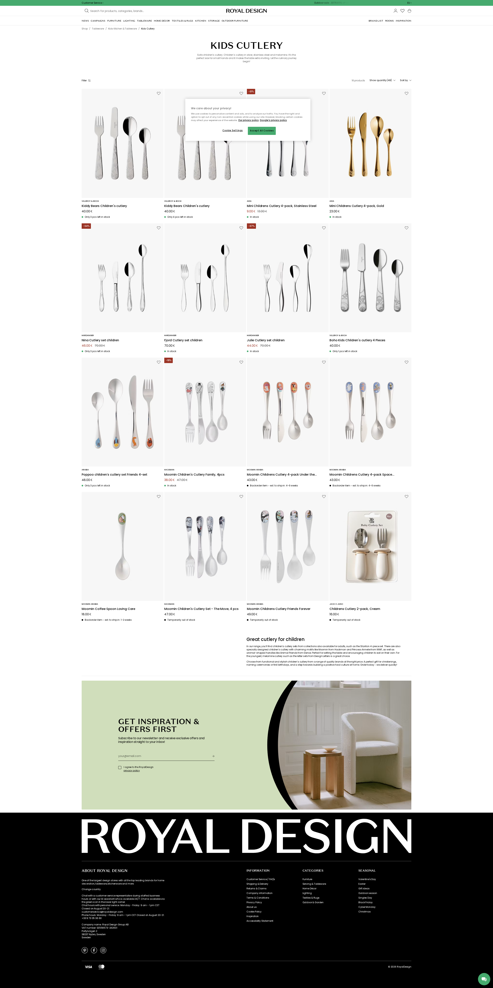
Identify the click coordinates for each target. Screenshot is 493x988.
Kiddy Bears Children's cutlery (104, 206)
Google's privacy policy (273, 120)
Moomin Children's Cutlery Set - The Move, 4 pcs (201, 609)
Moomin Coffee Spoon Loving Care (108, 609)
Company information (259, 893)
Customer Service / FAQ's (260, 879)
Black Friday (365, 902)
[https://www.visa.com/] (88, 967)
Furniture (307, 879)
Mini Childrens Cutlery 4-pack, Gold (357, 206)
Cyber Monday (366, 907)
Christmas (364, 912)
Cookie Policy (254, 912)
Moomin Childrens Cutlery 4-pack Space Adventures (361, 474)
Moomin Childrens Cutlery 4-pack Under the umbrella (280, 474)
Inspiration (252, 916)
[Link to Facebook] (94, 950)
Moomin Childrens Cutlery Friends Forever (278, 609)
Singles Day (365, 898)
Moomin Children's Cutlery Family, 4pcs (194, 474)
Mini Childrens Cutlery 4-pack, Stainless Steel (281, 206)
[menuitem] (85, 20)
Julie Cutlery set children (266, 340)
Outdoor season (367, 893)
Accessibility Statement (259, 921)
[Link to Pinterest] (85, 950)
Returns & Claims (256, 888)
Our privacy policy (248, 120)
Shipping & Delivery (257, 884)
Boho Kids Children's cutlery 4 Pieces (357, 340)
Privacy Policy (254, 902)
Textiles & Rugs (311, 898)
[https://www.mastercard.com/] (101, 967)
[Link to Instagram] (103, 950)
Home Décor (309, 888)
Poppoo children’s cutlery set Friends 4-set (114, 474)
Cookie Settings (232, 130)
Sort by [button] (404, 80)
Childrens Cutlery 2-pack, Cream (355, 609)
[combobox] (409, 2)
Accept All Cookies (262, 130)
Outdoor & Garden (313, 902)
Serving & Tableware (314, 884)
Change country (91, 889)
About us (251, 907)
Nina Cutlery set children (100, 340)
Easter (361, 884)
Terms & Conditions (257, 898)
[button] (409, 2)
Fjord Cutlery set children (183, 340)
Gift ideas (363, 888)
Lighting (307, 893)
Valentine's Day (367, 879)
